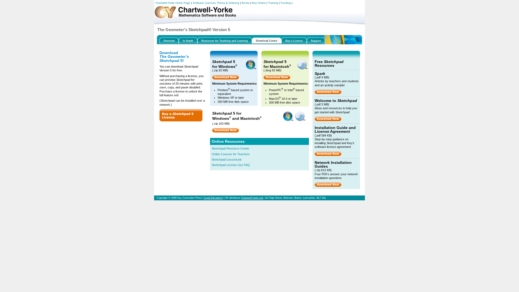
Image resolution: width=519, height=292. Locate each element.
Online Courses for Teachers (231, 154)
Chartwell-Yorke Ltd (252, 198)
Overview (169, 40)
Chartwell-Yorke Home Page (172, 2)
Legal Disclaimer (213, 198)
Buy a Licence (294, 40)
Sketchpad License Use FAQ (231, 165)
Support (316, 40)
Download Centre (266, 40)
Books (245, 2)
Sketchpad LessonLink (227, 159)
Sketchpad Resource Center (230, 148)
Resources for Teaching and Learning (224, 40)
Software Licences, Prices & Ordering (216, 2)
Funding (286, 2)
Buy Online (259, 2)
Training (273, 2)
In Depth (188, 40)
